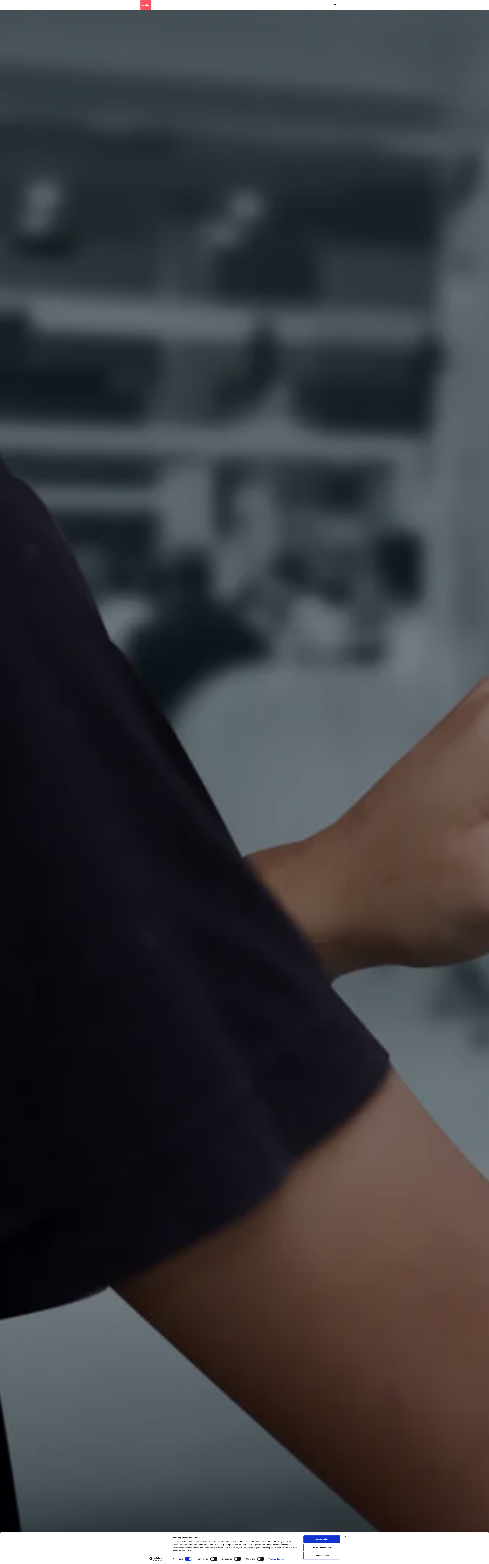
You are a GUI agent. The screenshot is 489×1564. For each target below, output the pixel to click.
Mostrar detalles (276, 1559)
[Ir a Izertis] (145, 5)
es (335, 5)
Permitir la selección (322, 1547)
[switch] (213, 1559)
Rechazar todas (322, 1556)
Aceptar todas (321, 1539)
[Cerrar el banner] (345, 1536)
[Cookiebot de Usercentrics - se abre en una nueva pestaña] (156, 1559)
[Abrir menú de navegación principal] (345, 5)
